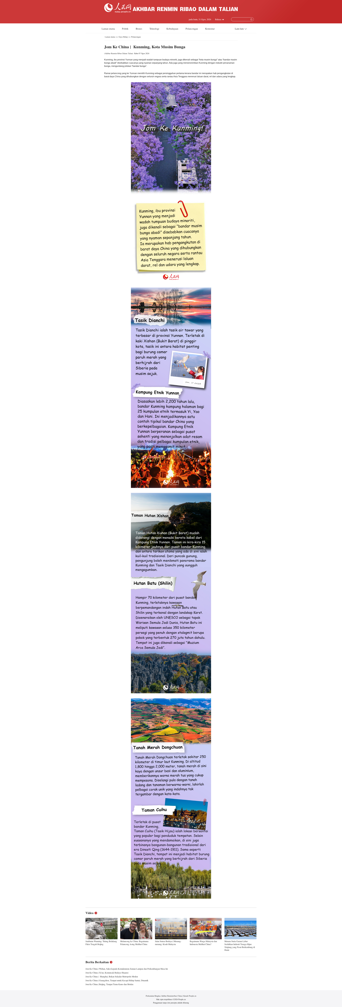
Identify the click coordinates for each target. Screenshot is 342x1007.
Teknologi (154, 28)
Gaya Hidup (123, 37)
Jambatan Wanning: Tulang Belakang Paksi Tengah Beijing (101, 943)
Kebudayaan (172, 28)
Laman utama (108, 28)
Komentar (210, 28)
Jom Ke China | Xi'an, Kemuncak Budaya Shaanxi (107, 972)
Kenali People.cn (189, 996)
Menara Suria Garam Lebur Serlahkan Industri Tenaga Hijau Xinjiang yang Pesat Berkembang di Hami (239, 945)
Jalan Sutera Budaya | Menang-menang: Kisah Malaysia (168, 943)
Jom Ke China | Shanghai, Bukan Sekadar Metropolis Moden (112, 976)
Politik (125, 28)
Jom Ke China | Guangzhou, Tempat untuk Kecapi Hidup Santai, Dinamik (117, 980)
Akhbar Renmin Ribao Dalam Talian (119, 53)
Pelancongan (192, 28)
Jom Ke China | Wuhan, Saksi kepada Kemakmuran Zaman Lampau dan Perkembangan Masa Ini (127, 968)
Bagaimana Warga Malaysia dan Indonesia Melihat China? (203, 943)
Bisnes (139, 28)
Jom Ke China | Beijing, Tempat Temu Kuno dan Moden (109, 984)
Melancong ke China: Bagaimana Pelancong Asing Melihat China (134, 943)
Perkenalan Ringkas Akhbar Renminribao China (164, 996)
